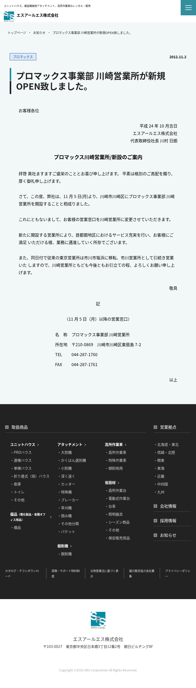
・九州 (159, 491)
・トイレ (17, 491)
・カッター (66, 483)
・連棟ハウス (21, 460)
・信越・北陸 (164, 452)
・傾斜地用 (114, 468)
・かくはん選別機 (71, 460)
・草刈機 (64, 507)
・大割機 (64, 452)
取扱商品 (19, 427)
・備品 (15, 527)
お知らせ (39, 32)
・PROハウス (21, 452)
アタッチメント (69, 444)
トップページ (17, 32)
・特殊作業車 (115, 460)
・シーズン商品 (117, 521)
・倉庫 (15, 483)
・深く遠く (66, 476)
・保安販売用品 (117, 537)
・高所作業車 (115, 452)
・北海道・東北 (166, 444)
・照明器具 (114, 514)
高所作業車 (114, 444)
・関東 (159, 460)
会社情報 (168, 506)
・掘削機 (64, 553)
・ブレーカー (68, 499)
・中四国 (161, 483)
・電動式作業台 (117, 498)
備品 (27, 516)
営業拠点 (168, 427)
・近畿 (159, 476)
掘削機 (62, 545)
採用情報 (168, 520)
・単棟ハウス (21, 468)
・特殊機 (64, 491)
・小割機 (64, 468)
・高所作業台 (115, 490)
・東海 (159, 468)
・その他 (17, 499)
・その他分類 (68, 523)
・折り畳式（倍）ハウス (30, 476)
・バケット (66, 531)
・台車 (110, 506)
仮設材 (110, 482)
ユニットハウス (22, 444)
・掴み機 (64, 515)
